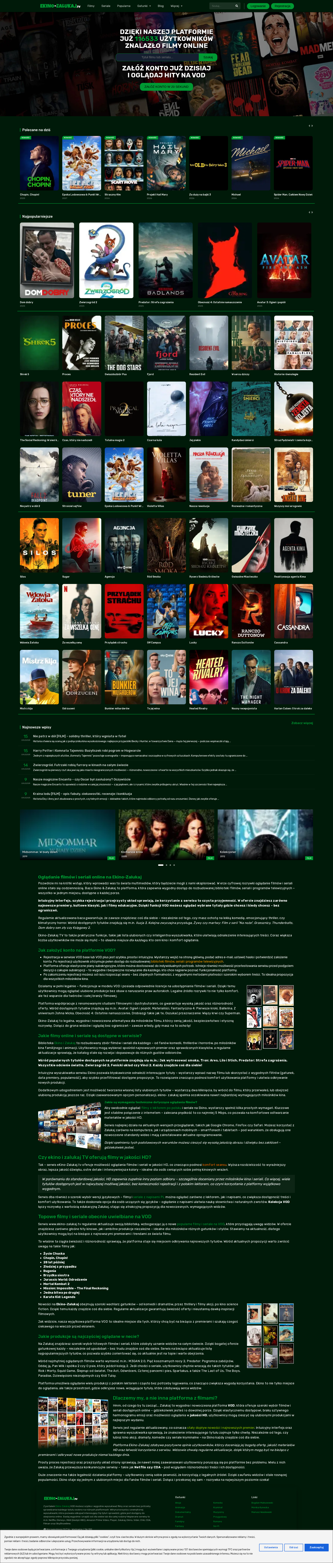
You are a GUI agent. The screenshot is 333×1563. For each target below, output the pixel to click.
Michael (236, 194)
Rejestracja (282, 6)
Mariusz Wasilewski (261, 1512)
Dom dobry (26, 302)
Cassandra (281, 642)
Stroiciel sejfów (72, 506)
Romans (217, 1521)
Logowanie (258, 6)
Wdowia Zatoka (29, 642)
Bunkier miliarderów (117, 708)
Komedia (218, 1502)
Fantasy (179, 1526)
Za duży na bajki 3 (200, 194)
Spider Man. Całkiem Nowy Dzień (293, 194)
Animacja (180, 1507)
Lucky (193, 642)
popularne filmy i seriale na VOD (201, 1224)
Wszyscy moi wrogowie (288, 506)
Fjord (150, 374)
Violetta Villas (155, 506)
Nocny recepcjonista (244, 708)
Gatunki (142, 6)
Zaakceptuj (317, 1547)
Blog (161, 6)
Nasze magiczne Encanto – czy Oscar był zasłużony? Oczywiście (82, 779)
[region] (166, 1546)
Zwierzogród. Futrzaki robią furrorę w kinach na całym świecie (80, 765)
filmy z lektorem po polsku (161, 1108)
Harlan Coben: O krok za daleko (293, 708)
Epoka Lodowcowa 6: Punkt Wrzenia (84, 194)
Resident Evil (197, 374)
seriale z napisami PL (149, 1197)
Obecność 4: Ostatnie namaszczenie (220, 302)
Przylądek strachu (116, 642)
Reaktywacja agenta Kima (290, 576)
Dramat (179, 1516)
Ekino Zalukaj (63, 1506)
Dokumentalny (183, 1512)
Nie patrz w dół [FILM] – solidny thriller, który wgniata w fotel (79, 736)
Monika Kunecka (260, 1507)
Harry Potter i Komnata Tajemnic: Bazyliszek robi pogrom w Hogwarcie (87, 751)
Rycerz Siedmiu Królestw (204, 576)
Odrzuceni (68, 708)
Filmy (91, 6)
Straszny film (113, 194)
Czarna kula (154, 440)
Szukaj (208, 57)
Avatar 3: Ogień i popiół (271, 302)
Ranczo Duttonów (243, 642)
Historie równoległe (286, 374)
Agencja (110, 576)
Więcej (175, 6)
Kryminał (218, 1507)
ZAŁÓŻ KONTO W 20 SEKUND (166, 86)
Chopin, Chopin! (29, 194)
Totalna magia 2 (115, 440)
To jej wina (153, 708)
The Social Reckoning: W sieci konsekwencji (46, 440)
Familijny (179, 1521)
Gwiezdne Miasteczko (245, 576)
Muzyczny (218, 1512)
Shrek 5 (24, 374)
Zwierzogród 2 (88, 302)
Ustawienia (271, 1547)
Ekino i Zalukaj (65, 1043)
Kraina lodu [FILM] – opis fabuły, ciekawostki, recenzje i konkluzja (82, 794)
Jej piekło (195, 440)
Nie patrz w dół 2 (30, 506)
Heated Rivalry (198, 708)
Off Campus (154, 642)
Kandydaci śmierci (243, 440)
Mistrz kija (26, 708)
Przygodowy (220, 1516)
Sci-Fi (216, 1526)
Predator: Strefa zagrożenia (156, 302)
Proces (66, 374)
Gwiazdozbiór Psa (116, 374)
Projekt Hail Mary (157, 194)
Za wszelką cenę (72, 642)
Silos (23, 576)
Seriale (105, 6)
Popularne (123, 6)
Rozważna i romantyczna (247, 506)
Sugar (66, 576)
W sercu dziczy (240, 374)
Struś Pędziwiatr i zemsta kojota (294, 440)
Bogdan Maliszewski (262, 1502)
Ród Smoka (154, 576)
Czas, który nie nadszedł (77, 440)
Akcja (178, 1502)
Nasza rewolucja (199, 506)
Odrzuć (293, 1547)
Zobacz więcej (302, 723)
